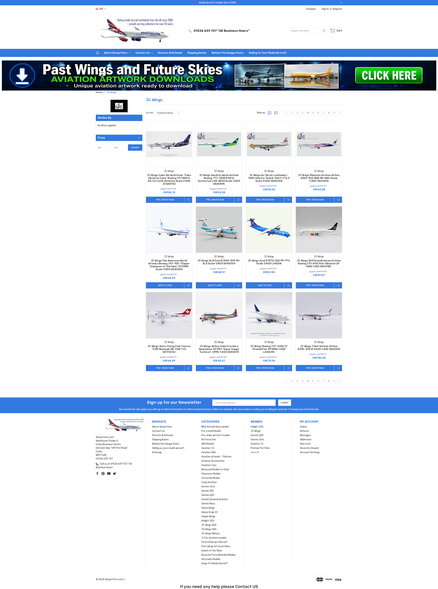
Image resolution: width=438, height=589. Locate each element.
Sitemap (157, 452)
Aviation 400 (208, 452)
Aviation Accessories (212, 460)
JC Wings (256, 431)
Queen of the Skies (211, 550)
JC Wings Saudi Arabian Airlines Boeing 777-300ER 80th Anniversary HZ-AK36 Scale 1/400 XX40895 (219, 179)
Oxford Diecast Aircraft (214, 542)
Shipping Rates (197, 52)
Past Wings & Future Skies (215, 546)
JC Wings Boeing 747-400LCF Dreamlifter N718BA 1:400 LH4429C (269, 349)
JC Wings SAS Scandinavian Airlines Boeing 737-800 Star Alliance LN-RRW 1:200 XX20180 (319, 263)
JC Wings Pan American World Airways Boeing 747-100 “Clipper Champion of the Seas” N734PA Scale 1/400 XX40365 (169, 265)
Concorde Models (210, 478)
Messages (305, 435)
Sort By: (150, 112)
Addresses (305, 439)
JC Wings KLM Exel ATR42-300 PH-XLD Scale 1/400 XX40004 (219, 262)
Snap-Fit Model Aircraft (214, 563)
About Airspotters (116, 52)
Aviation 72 (207, 448)
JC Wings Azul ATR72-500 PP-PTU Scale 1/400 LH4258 (269, 262)
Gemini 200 (207, 495)
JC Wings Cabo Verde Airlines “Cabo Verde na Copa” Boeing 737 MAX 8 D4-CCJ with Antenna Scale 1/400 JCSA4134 (169, 179)
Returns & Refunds (170, 52)
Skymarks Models (210, 559)
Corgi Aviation (209, 482)
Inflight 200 (207, 520)
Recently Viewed (309, 448)
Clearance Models (211, 473)
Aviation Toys (208, 465)
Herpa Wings (208, 507)
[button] (219, 75)
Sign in (325, 9)
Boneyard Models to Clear (215, 469)
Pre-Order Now (165, 199)
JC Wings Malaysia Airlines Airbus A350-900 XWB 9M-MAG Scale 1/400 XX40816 (319, 178)
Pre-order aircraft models (215, 435)
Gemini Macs (208, 503)
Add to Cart (165, 285)
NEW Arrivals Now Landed (215, 426)
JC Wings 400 (208, 529)
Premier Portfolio (260, 448)
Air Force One (208, 439)
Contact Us (143, 52)
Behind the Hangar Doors (228, 52)
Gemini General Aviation (214, 499)
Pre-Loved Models (211, 431)
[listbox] (168, 113)
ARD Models (207, 443)
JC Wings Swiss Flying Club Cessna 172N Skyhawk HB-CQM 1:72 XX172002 (169, 349)
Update (135, 147)
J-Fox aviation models (213, 537)
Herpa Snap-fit (209, 512)
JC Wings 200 (208, 525)
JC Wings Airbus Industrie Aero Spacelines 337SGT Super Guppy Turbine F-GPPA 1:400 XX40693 (219, 349)
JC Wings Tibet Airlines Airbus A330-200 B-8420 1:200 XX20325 (319, 348)
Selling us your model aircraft (268, 52)
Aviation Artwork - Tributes (216, 456)
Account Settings (310, 452)
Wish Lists (305, 443)
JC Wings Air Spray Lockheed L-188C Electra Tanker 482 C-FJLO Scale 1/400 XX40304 (269, 178)
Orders (303, 426)
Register (337, 9)
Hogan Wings (208, 516)
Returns (304, 431)
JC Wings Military (210, 533)
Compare (311, 9)
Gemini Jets (208, 486)
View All (255, 452)
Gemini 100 (207, 490)
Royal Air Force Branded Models (218, 554)
